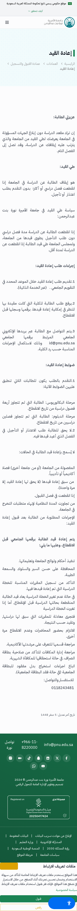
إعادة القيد (67, 68)
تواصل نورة (9, 744)
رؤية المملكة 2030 (58, 848)
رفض (38, 907)
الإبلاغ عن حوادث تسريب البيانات (53, 836)
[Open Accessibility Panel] (61, 903)
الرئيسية (69, 63)
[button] (7, 22)
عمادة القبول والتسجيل (25, 63)
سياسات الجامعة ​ (50, 855)
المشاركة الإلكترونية (51, 842)
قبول (38, 899)
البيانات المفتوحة (19, 836)
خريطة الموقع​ (25, 855)
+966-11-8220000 (29, 744)
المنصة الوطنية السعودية (26, 848)
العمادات (52, 63)
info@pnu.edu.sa (58, 744)
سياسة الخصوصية (66, 890)
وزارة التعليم (26, 842)
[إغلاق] (9, 866)
